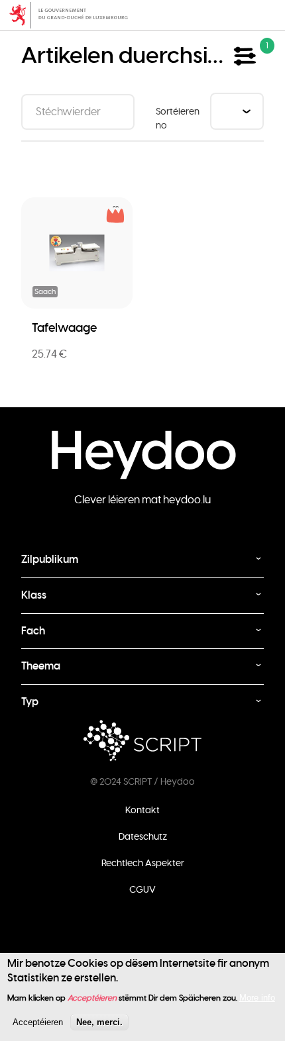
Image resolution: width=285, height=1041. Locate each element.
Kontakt (142, 810)
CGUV (142, 889)
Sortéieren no (178, 118)
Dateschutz (143, 836)
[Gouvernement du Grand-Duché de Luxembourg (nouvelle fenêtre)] (142, 15)
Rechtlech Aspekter (142, 863)
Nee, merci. (99, 1022)
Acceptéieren (38, 1022)
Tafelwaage (64, 327)
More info (257, 998)
